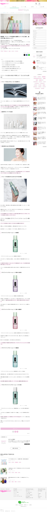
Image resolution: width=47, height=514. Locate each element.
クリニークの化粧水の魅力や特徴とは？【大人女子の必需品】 (12, 61)
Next (28, 433)
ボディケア (34, 36)
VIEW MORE (44, 71)
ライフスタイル (37, 88)
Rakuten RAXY (5, 4)
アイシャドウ (35, 81)
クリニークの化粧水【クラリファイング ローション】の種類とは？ (13, 63)
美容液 (15, 481)
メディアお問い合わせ (29, 492)
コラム (34, 42)
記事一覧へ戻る (15, 448)
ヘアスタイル (37, 83)
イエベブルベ (42, 83)
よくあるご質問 (42, 6)
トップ (5, 6)
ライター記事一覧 (27, 444)
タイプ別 (42, 88)
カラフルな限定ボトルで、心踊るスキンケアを (9, 70)
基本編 (16, 472)
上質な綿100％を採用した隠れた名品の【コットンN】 (11, 66)
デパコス (13, 51)
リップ (44, 81)
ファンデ (44, 86)
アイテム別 (16, 51)
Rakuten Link (39, 496)
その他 (34, 44)
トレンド (40, 81)
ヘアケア (34, 38)
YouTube (39, 497)
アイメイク (34, 34)
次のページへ (15, 428)
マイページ (15, 493)
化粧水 (9, 51)
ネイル (34, 40)
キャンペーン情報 (23, 6)
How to (9, 462)
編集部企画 (16, 462)
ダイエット (35, 86)
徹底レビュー (6, 51)
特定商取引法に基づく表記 (29, 497)
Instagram (39, 493)
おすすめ (2, 51)
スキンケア (13, 460)
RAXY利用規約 (28, 496)
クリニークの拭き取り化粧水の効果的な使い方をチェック (11, 68)
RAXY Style (14, 6)
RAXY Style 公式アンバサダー (37, 78)
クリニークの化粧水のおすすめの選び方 (8, 64)
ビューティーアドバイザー (17, 496)
